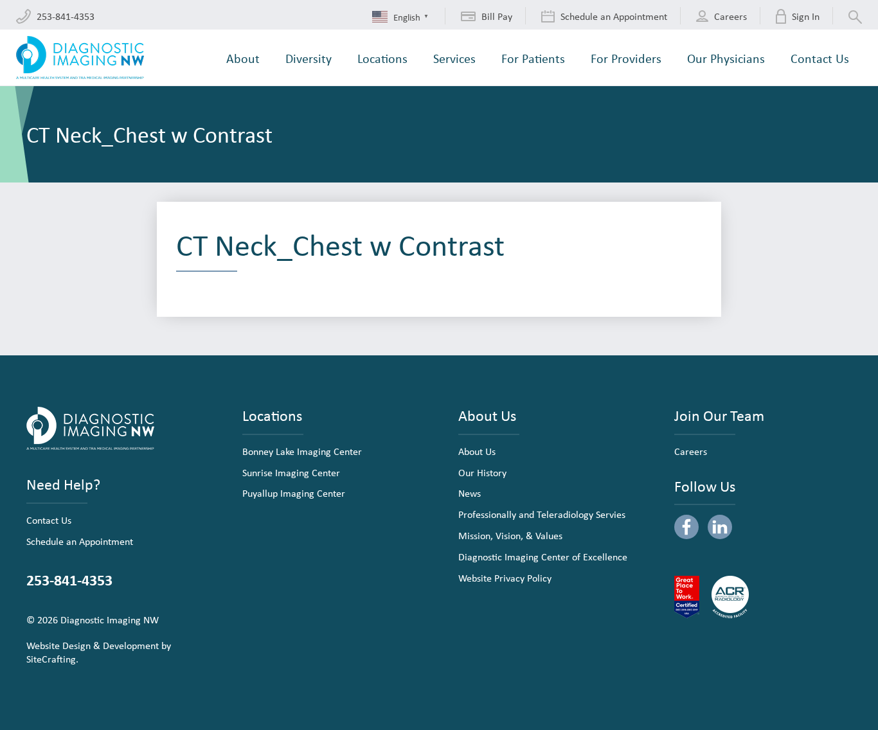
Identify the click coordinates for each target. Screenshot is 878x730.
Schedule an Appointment (79, 541)
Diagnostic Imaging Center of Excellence (542, 556)
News (469, 493)
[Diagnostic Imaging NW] (80, 57)
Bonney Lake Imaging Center (302, 451)
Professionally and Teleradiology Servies (541, 514)
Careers (690, 451)
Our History (482, 472)
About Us (477, 451)
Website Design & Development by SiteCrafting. (98, 652)
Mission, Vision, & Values (510, 535)
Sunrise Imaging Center (291, 472)
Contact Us (48, 520)
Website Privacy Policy (504, 578)
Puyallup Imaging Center (293, 493)
